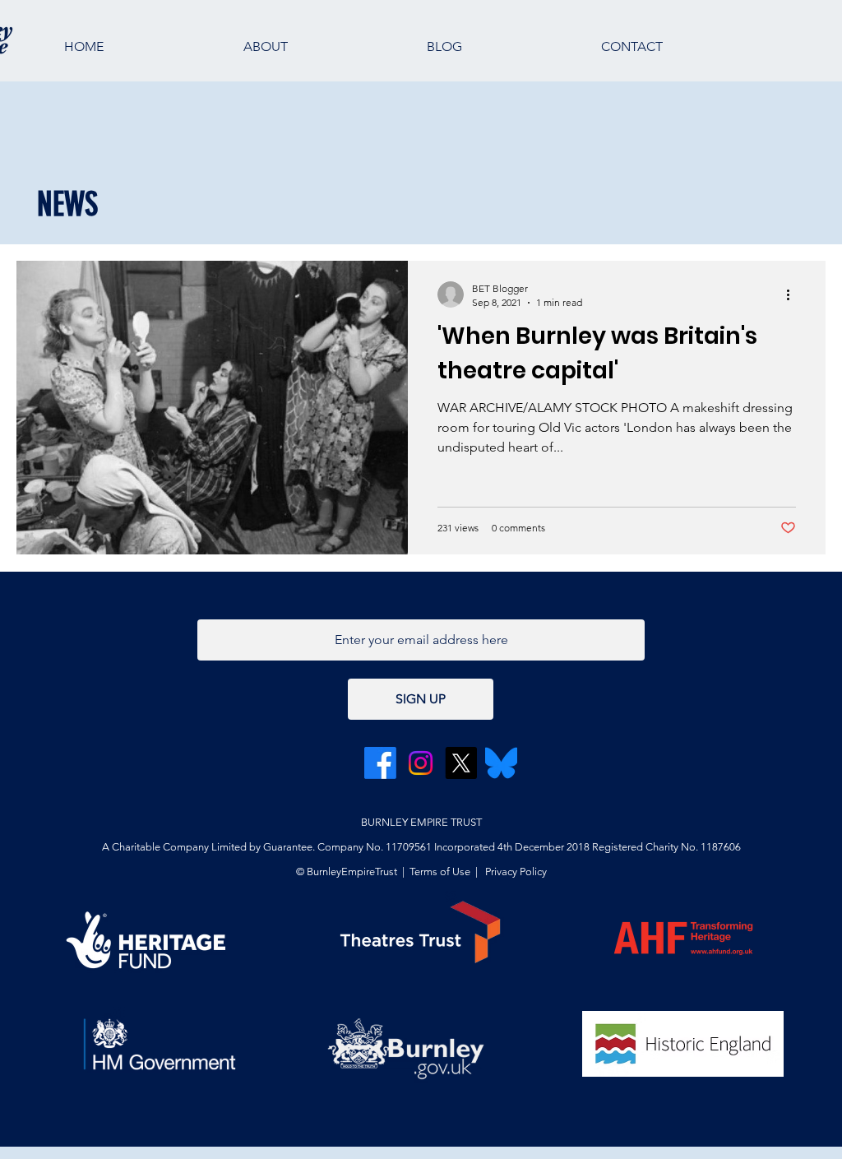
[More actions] (793, 294)
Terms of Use (439, 871)
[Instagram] (421, 763)
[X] (461, 763)
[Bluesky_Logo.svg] (501, 763)
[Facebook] (380, 763)
